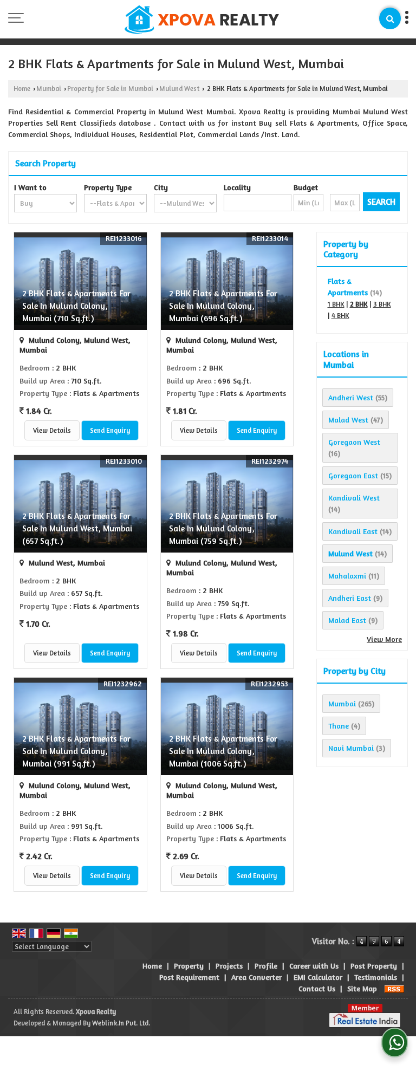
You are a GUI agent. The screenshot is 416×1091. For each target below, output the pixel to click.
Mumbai (48, 89)
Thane (338, 725)
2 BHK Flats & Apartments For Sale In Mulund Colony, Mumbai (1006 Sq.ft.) (223, 751)
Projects (229, 965)
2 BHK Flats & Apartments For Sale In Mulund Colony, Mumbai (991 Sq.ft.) (76, 751)
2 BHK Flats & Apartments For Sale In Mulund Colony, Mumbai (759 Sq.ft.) (223, 528)
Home (22, 89)
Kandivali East (353, 531)
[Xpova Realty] (202, 20)
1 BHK (336, 304)
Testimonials (375, 977)
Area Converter (256, 977)
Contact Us (316, 988)
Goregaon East (353, 475)
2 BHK (359, 304)
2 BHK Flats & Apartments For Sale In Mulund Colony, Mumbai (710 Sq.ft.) (76, 305)
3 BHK (382, 304)
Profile (266, 965)
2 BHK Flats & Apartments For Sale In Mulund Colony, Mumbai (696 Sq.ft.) (223, 305)
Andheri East (349, 597)
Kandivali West (354, 497)
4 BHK (340, 315)
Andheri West (350, 397)
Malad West (348, 419)
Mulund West (179, 89)
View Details (52, 430)
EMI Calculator (318, 977)
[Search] (390, 18)
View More (384, 639)
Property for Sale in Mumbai (110, 89)
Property (189, 965)
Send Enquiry (110, 430)
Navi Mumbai (351, 747)
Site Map (362, 988)
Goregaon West (354, 441)
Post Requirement (189, 977)
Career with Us (314, 965)
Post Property (373, 965)
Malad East (347, 620)
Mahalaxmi (347, 575)
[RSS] (394, 988)
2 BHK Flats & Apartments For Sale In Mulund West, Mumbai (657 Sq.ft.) (77, 528)
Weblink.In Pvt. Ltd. (121, 1023)
